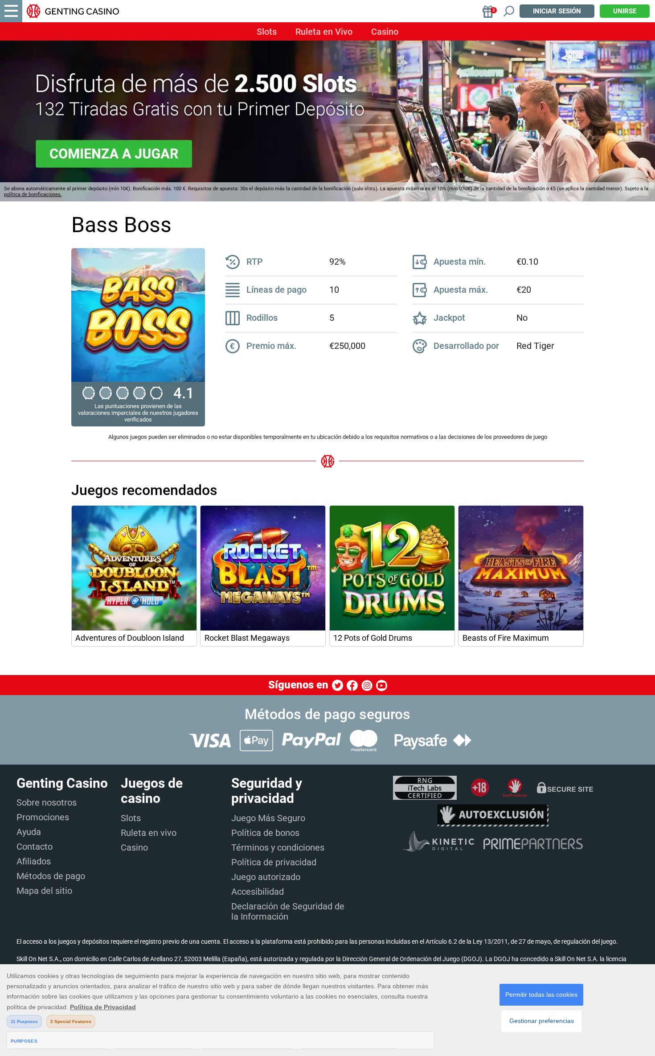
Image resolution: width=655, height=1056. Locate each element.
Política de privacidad (273, 862)
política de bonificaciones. (33, 194)
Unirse (624, 11)
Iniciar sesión (557, 11)
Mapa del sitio (44, 890)
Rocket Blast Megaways (247, 638)
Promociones (42, 817)
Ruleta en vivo (148, 832)
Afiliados (33, 861)
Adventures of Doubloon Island (129, 638)
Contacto (34, 846)
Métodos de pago (50, 876)
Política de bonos (265, 832)
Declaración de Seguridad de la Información (287, 911)
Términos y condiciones (277, 847)
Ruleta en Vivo (323, 31)
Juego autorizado (265, 877)
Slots (267, 31)
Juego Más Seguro (268, 818)
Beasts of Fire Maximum (506, 638)
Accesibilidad (257, 891)
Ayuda (28, 832)
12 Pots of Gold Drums (372, 638)
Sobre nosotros (46, 802)
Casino (384, 31)
